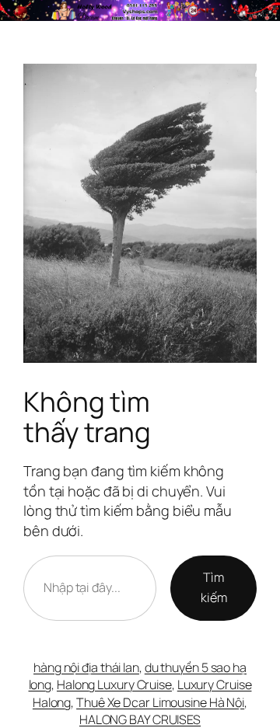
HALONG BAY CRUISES (140, 719)
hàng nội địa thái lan (86, 667)
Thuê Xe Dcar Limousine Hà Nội (160, 702)
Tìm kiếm (214, 587)
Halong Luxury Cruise (114, 684)
